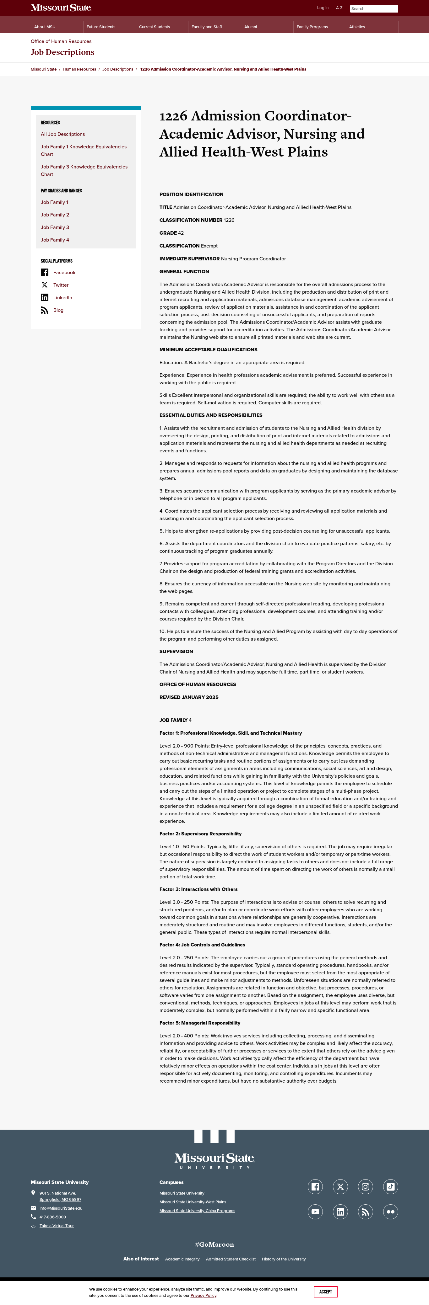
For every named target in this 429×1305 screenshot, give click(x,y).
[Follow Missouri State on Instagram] (365, 1186)
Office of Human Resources (61, 41)
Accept (325, 1292)
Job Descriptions (63, 52)
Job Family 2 (55, 214)
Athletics (357, 27)
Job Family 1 (54, 202)
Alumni (250, 27)
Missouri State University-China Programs (197, 1211)
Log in (323, 8)
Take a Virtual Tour (57, 1226)
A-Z (339, 8)
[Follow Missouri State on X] (340, 1186)
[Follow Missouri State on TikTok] (390, 1186)
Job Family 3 (55, 227)
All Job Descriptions (63, 133)
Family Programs (312, 27)
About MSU (44, 27)
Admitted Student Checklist (231, 1259)
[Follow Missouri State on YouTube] (315, 1211)
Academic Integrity (182, 1259)
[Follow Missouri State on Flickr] (390, 1211)
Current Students (154, 27)
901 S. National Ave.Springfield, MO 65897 (60, 1196)
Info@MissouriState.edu (61, 1208)
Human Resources (79, 69)
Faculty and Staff (207, 27)
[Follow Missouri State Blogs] (365, 1211)
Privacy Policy (203, 1295)
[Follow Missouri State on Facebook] (315, 1186)
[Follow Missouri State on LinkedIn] (340, 1211)
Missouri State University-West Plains (193, 1202)
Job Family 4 (55, 239)
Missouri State (44, 69)
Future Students (101, 27)
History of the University (284, 1259)
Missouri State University (182, 1193)
